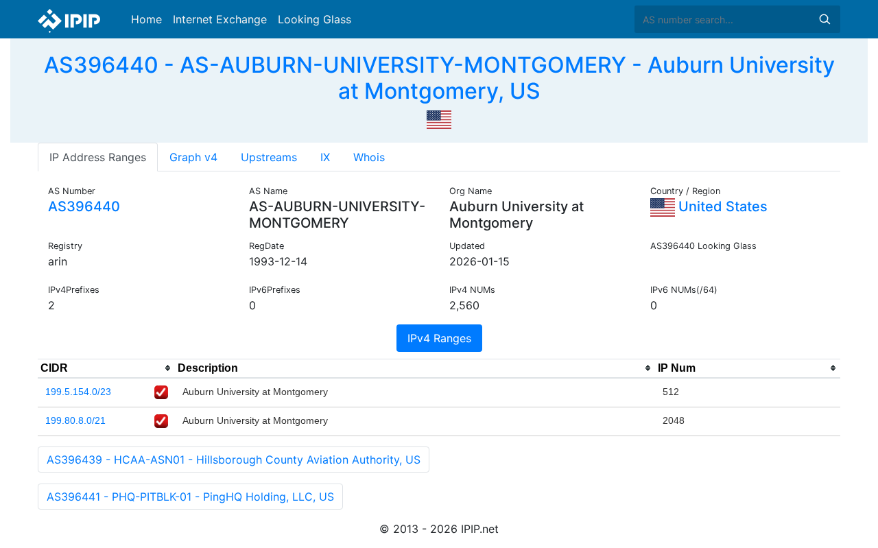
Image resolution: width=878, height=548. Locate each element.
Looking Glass (314, 19)
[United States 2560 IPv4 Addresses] (439, 119)
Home (146, 19)
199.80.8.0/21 (75, 420)
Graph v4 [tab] (193, 157)
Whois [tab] (369, 157)
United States (721, 206)
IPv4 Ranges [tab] (439, 338)
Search (824, 19)
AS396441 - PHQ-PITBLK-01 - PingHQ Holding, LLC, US (190, 496)
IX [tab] (325, 157)
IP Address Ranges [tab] (97, 157)
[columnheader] (106, 368)
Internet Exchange (220, 19)
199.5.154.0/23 (78, 391)
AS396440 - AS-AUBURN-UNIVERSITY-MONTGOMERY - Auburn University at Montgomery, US (439, 77)
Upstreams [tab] (269, 157)
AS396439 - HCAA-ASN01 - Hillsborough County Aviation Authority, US (233, 459)
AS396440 (84, 206)
